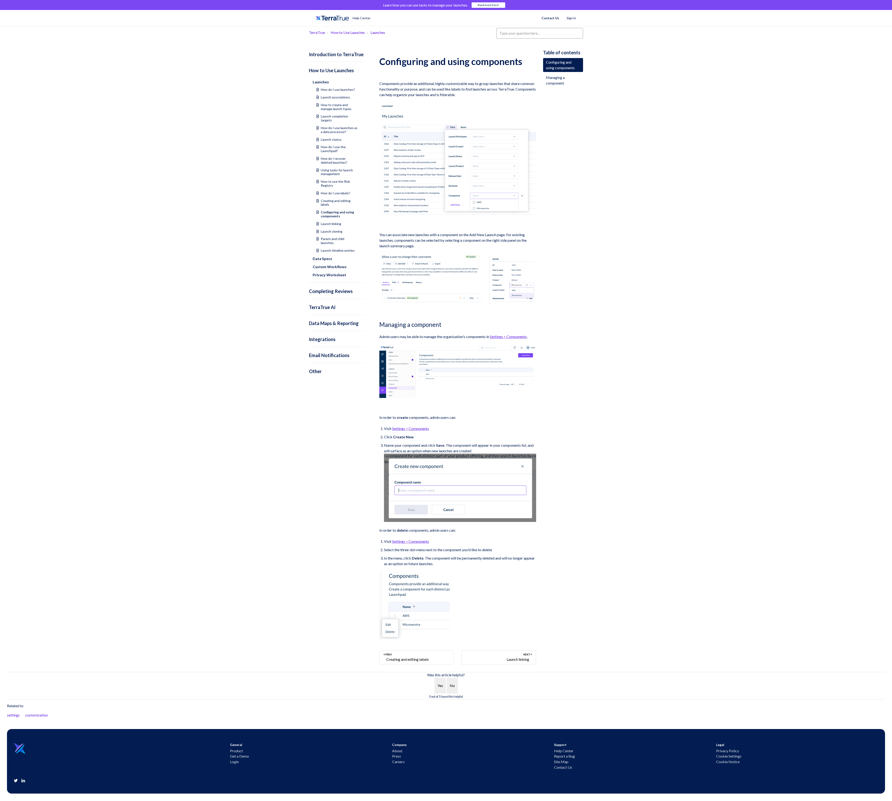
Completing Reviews (331, 291)
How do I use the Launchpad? (333, 149)
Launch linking (331, 224)
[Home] (332, 18)
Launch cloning (331, 231)
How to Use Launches (348, 32)
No (452, 685)
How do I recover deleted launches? (334, 160)
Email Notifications (329, 355)
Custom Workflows (330, 266)
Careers (398, 762)
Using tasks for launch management (337, 172)
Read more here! (488, 5)
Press (396, 756)
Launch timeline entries (338, 250)
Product (236, 751)
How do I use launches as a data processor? (339, 130)
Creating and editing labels (336, 203)
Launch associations (335, 97)
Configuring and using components (337, 214)
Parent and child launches (332, 241)
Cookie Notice (728, 762)
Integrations (322, 339)
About (397, 751)
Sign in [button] (571, 18)
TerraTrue (317, 32)
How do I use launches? (338, 89)
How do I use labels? (335, 193)
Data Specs (322, 258)
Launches (378, 32)
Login (234, 762)
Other (315, 371)
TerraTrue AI (322, 307)
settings (13, 715)
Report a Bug (564, 756)
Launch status (331, 139)
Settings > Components (508, 336)
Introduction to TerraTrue (336, 54)
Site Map (561, 762)
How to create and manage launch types (336, 107)
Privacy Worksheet (329, 275)
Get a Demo (239, 756)
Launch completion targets (334, 118)
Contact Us (550, 18)
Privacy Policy (727, 751)
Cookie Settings (728, 756)
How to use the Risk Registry (335, 183)
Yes (440, 685)
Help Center (564, 751)
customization (36, 715)
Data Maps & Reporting (334, 323)
